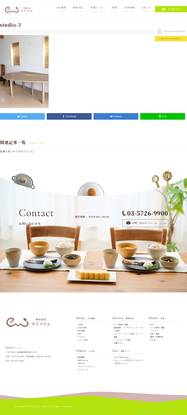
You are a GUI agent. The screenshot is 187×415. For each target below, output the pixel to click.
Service (123, 318)
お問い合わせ (82, 360)
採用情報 (129, 9)
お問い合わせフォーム (144, 223)
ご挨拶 (80, 324)
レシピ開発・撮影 (121, 324)
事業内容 (78, 9)
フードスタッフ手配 (122, 340)
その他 (153, 340)
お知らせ (146, 9)
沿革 (79, 333)
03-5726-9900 (147, 213)
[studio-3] (116, 116)
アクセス (81, 336)
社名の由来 (82, 327)
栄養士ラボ (97, 9)
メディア (153, 330)
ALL (152, 324)
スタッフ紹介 (82, 340)
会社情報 (81, 330)
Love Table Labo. (121, 357)
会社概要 (61, 9)
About (86, 318)
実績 (114, 9)
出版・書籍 (154, 333)
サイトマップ (82, 369)
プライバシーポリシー (86, 366)
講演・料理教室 (156, 336)
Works (157, 318)
